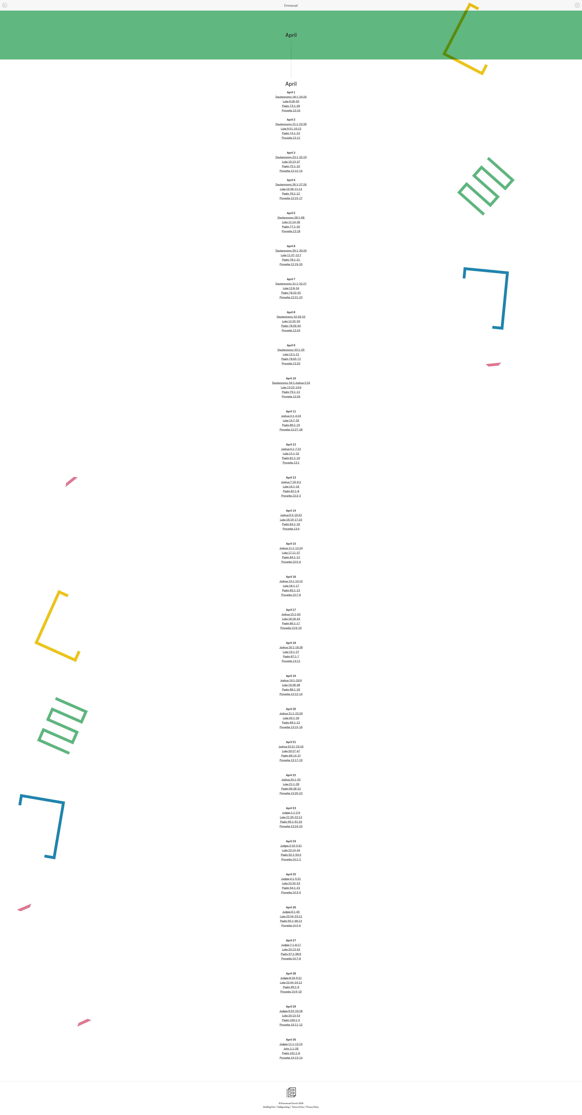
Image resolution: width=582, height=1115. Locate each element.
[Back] (4, 5)
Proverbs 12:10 (291, 110)
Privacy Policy (312, 1107)
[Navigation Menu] (577, 5)
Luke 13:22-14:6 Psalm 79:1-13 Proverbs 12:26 (291, 392)
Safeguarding (283, 1107)
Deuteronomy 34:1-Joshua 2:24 (291, 383)
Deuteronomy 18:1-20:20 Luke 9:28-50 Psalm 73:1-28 (291, 101)
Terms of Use (298, 1107)
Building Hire (269, 1107)
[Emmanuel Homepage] (291, 5)
